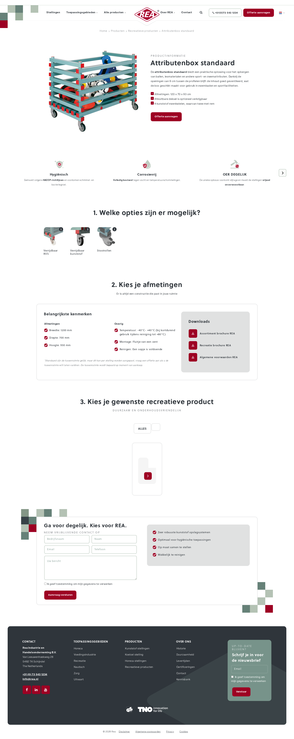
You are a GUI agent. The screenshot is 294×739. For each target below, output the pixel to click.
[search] (201, 12)
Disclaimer (124, 732)
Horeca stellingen (135, 661)
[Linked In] (36, 690)
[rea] (147, 14)
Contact (181, 673)
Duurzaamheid (185, 655)
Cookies (183, 732)
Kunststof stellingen (137, 648)
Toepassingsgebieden (91, 641)
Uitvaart (79, 679)
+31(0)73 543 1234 (226, 13)
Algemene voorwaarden (148, 732)
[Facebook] (27, 690)
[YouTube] (45, 690)
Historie (181, 648)
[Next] (282, 173)
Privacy (170, 732)
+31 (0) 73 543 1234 (35, 674)
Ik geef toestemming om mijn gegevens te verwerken (79, 584)
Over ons (183, 641)
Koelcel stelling (134, 655)
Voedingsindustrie (85, 655)
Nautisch (79, 667)
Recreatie (80, 661)
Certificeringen (185, 667)
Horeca (78, 648)
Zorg (76, 673)
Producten (133, 641)
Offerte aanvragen (258, 13)
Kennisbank (183, 679)
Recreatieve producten (139, 667)
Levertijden (183, 661)
